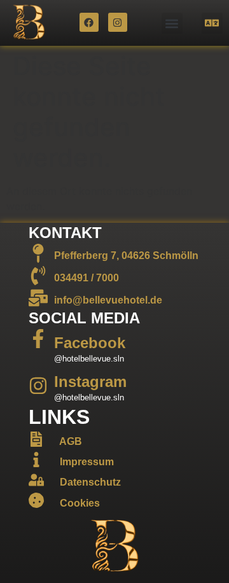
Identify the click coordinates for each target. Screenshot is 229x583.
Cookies (80, 503)
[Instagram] (117, 22)
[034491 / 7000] (38, 275)
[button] (172, 23)
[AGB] (36, 439)
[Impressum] (36, 459)
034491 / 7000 (86, 277)
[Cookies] (36, 500)
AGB (70, 441)
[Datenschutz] (36, 480)
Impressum (87, 461)
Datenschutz (90, 482)
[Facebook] (89, 22)
